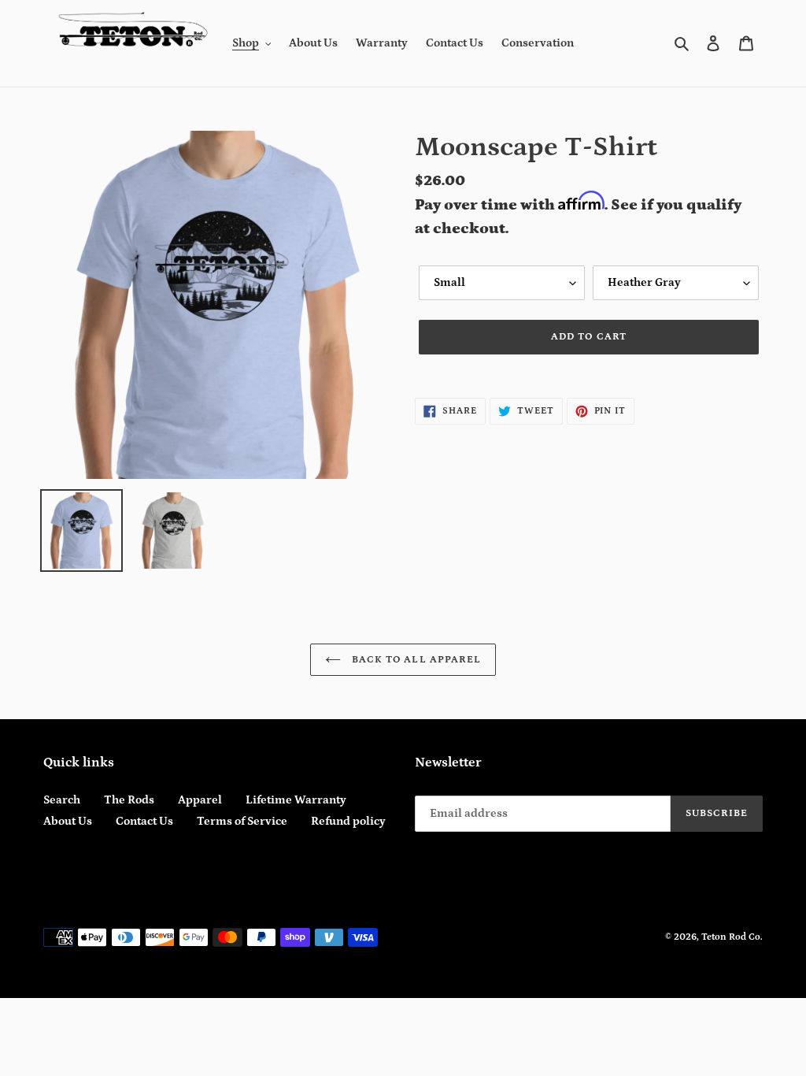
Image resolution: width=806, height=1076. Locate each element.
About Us (67, 821)
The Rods (129, 800)
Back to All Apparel (415, 660)
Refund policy (348, 821)
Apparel (200, 800)
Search (61, 800)
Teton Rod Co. (732, 937)
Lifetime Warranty (296, 800)
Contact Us (144, 821)
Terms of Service (242, 821)
